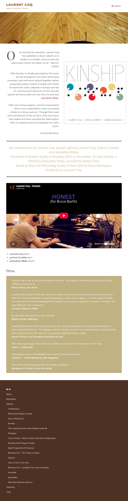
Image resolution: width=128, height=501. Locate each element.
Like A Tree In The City (18, 462)
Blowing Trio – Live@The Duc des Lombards (28, 467)
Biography (11, 399)
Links (8, 492)
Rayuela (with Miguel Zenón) (21, 443)
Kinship (11, 423)
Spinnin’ (11, 457)
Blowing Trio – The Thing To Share (24, 453)
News (9, 394)
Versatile (12, 472)
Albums (9, 404)
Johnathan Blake (49, 98)
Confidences (13, 408)
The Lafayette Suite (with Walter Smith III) (27, 428)
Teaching (10, 487)
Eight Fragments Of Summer (21, 448)
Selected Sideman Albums (20, 482)
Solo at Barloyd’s (16, 418)
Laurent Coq (19, 5)
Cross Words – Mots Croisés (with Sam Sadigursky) (32, 438)
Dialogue (12, 433)
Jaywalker (12, 477)
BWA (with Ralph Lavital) (20, 413)
